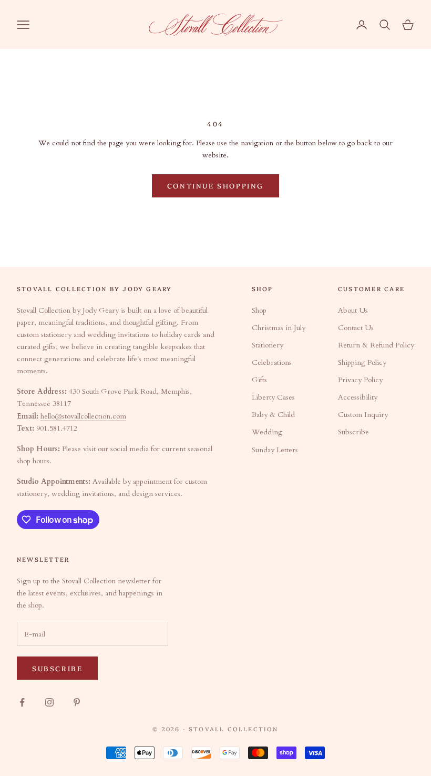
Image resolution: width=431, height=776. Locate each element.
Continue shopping (215, 185)
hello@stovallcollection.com (83, 416)
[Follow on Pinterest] (76, 702)
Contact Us (356, 328)
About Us (353, 310)
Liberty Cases (273, 397)
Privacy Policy (360, 380)
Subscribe (353, 432)
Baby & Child (273, 415)
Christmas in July (278, 328)
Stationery (267, 345)
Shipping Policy (362, 362)
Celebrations (272, 362)
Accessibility (357, 397)
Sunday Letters (275, 450)
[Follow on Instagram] (49, 702)
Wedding (267, 432)
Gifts (259, 380)
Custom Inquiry (363, 415)
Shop (259, 310)
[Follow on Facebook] (22, 702)
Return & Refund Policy (376, 345)
